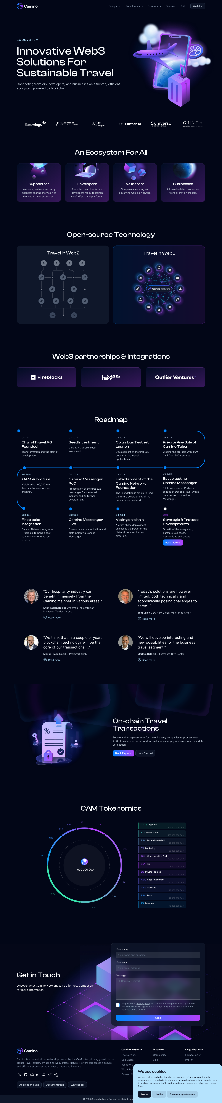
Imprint (189, 1059)
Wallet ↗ (198, 6)
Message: (121, 975)
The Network (128, 1054)
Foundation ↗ (193, 1054)
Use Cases (127, 1059)
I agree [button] (144, 1094)
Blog (155, 1059)
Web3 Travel (128, 1069)
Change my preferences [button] (182, 1094)
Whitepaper (77, 1084)
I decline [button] (159, 1094)
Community (159, 1054)
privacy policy (143, 1003)
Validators (127, 1064)
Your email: (122, 962)
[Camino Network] (27, 6)
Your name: (122, 949)
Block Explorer (123, 753)
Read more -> (172, 542)
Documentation (55, 1084)
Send (158, 1017)
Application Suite (29, 1084)
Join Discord (145, 753)
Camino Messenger (132, 1074)
